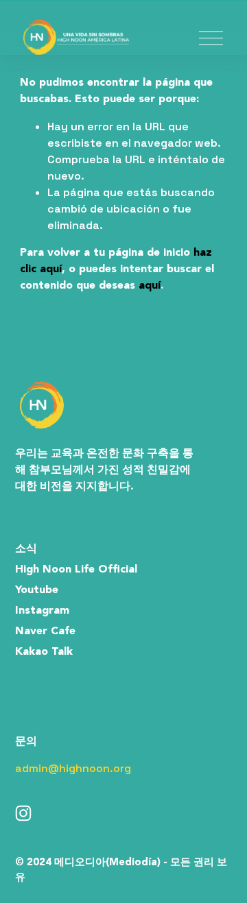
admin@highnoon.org (73, 768)
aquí (150, 285)
